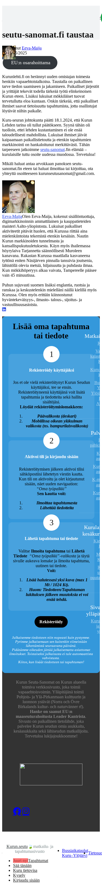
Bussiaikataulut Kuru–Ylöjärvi (75, 853)
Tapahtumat (38, 860)
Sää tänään (22, 865)
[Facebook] (17, 811)
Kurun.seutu (17, 846)
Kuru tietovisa (25, 870)
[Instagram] (26, 811)
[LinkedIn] (4, 309)
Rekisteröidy (51, 621)
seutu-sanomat (52, 149)
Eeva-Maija (32, 48)
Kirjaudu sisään (26, 880)
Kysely (19, 875)
